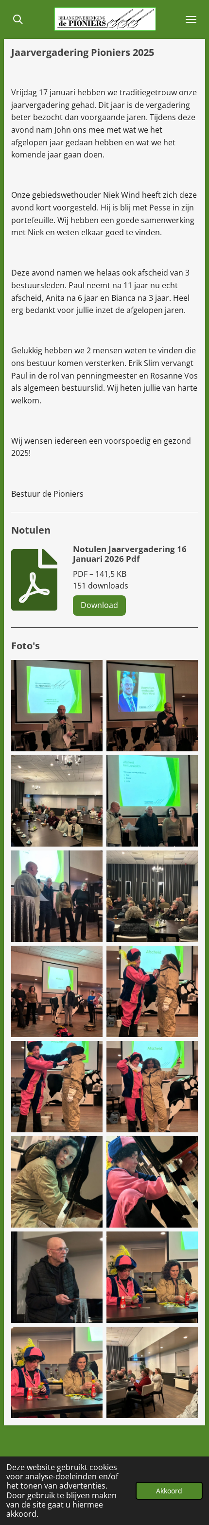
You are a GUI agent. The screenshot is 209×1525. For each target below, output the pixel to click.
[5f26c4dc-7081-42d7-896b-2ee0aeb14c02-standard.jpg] (152, 1277)
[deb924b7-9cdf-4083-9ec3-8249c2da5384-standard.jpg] (152, 1182)
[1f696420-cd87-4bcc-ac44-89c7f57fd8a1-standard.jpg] (56, 1277)
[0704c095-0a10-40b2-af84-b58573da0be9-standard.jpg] (152, 801)
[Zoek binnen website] (18, 19)
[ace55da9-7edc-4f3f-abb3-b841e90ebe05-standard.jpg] (152, 1372)
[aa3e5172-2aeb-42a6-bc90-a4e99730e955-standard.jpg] (152, 705)
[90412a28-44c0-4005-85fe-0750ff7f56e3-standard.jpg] (56, 1372)
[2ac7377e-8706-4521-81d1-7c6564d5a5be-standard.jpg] (56, 1182)
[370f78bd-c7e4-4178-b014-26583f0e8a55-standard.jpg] (56, 1086)
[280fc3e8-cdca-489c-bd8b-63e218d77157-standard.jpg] (56, 991)
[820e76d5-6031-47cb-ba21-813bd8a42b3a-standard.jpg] (56, 801)
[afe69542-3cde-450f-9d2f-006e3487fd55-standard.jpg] (152, 896)
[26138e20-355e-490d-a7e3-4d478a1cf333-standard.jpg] (56, 896)
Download (99, 605)
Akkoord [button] (169, 1490)
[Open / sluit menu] (191, 19)
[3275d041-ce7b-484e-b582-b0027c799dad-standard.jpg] (56, 705)
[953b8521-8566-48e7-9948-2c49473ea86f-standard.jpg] (152, 1086)
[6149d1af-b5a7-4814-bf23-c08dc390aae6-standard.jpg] (152, 991)
